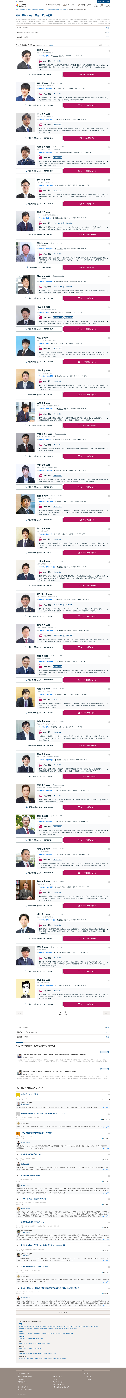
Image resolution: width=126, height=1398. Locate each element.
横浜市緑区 (36, 1328)
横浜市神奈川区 (50, 119)
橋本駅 (59, 760)
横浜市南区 (53, 1326)
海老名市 (30, 1343)
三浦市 (35, 1348)
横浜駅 (60, 119)
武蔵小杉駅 (60, 661)
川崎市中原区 (49, 661)
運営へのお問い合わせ (25, 1389)
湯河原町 (64, 1358)
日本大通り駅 (60, 854)
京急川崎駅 (60, 185)
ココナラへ (20, 1)
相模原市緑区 (49, 760)
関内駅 (58, 88)
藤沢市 (47, 56)
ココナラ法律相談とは (25, 1377)
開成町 (50, 1358)
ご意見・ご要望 (57, 1377)
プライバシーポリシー (59, 1382)
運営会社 (88, 1377)
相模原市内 (22, 1336)
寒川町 (45, 1353)
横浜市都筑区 (49, 985)
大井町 (36, 1358)
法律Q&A (21, 1379)
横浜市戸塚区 (94, 1326)
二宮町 (54, 1353)
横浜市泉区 (58, 1328)
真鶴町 (59, 1358)
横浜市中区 (49, 89)
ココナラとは (22, 1384)
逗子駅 (55, 343)
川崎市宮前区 (61, 1333)
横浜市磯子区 (70, 1326)
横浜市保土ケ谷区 (61, 1326)
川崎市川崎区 (49, 185)
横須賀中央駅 (59, 218)
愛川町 (44, 1343)
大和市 (25, 1343)
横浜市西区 (49, 152)
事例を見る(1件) (58, 223)
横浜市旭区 (30, 1328)
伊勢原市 (40, 1353)
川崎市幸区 (49, 470)
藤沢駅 (55, 56)
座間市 (35, 1343)
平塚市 (20, 1353)
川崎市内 (21, 1331)
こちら (51, 45)
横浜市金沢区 (78, 1326)
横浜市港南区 (49, 249)
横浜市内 (21, 1324)
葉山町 (39, 1348)
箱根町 (54, 1358)
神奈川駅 (61, 790)
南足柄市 (26, 1358)
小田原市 (21, 1358)
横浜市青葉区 (65, 1328)
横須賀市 (48, 218)
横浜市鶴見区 (22, 1326)
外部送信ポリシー (58, 1384)
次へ (106, 1013)
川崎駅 (59, 376)
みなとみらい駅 (60, 152)
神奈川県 (41, 56)
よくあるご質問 (23, 1387)
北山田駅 (60, 985)
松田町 (41, 1358)
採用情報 (88, 1379)
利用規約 (55, 1379)
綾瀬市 (39, 1343)
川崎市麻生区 (69, 1333)
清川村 (48, 1343)
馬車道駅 (58, 281)
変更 (107, 28)
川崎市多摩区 (53, 1333)
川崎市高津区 (45, 1333)
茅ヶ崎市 (30, 1353)
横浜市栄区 (51, 1328)
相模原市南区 (39, 1338)
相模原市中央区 (31, 1338)
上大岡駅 (60, 249)
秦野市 (35, 1353)
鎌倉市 (26, 1348)
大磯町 (50, 1353)
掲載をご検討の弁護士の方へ (62, 1387)
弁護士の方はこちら (103, 1)
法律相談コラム (23, 1382)
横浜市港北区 (86, 1326)
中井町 (32, 1358)
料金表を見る (57, 61)
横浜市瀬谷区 (44, 1328)
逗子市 (47, 343)
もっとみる (63, 1312)
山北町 (45, 1358)
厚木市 (20, 1343)
